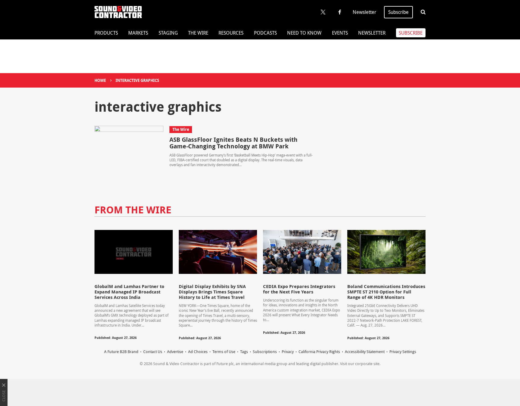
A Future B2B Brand (121, 351)
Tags (244, 351)
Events (340, 32)
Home (100, 80)
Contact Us (152, 351)
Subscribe (398, 12)
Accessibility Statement (365, 351)
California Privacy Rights (319, 351)
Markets (138, 32)
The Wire (198, 32)
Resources (230, 32)
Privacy (288, 351)
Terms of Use (223, 351)
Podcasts (265, 32)
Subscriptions (265, 351)
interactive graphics (137, 80)
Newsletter (364, 12)
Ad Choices (198, 351)
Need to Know (304, 32)
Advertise (175, 351)
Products (106, 32)
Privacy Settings (402, 351)
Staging (168, 32)
